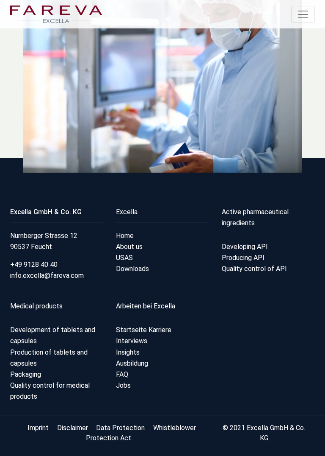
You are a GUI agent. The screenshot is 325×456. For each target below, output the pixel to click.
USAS (124, 258)
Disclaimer (73, 428)
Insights (128, 352)
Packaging (25, 374)
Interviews (131, 341)
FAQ (122, 374)
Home (125, 236)
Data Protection (120, 428)
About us (129, 247)
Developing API (245, 247)
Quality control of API (254, 269)
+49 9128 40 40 (34, 264)
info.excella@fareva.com (47, 275)
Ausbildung (132, 363)
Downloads (132, 269)
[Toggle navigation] (303, 14)
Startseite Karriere (143, 330)
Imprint (39, 428)
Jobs (123, 385)
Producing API (243, 258)
